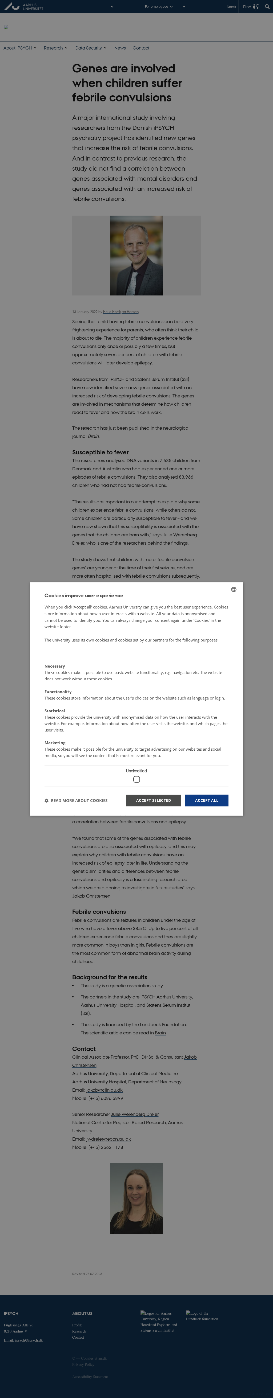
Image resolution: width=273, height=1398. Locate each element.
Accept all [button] (206, 800)
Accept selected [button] (153, 800)
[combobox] (233, 589)
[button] (76, 800)
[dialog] (136, 699)
